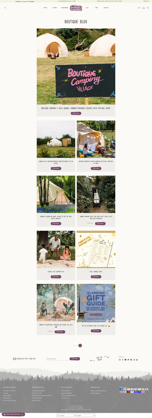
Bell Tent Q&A (65, 390)
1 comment (50, 331)
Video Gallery (6, 398)
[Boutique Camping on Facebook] (122, 359)
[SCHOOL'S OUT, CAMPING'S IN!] (56, 250)
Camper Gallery (7, 395)
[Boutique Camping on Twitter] (128, 359)
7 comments (90, 223)
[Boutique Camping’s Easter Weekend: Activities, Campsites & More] (96, 140)
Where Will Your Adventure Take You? (42, 395)
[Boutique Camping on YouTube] (125, 359)
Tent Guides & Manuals (38, 390)
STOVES (55, 7)
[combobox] (66, 415)
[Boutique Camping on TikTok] (134, 359)
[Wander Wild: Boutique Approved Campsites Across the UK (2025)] (56, 140)
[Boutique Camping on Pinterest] (131, 359)
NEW (96, 7)
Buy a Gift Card (36, 400)
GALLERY (106, 7)
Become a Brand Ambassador (99, 390)
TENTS (45, 7)
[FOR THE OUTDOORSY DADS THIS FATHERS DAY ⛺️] (96, 303)
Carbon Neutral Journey (9, 400)
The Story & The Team (9, 390)
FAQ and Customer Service (68, 395)
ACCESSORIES (64, 7)
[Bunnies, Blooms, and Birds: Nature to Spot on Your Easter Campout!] (56, 195)
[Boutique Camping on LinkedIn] (137, 359)
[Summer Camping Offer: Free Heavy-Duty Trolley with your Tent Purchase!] (96, 195)
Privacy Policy (80, 407)
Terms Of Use (72, 407)
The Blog (5, 393)
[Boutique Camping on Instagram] (120, 359)
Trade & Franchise (96, 393)
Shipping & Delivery (66, 393)
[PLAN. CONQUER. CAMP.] (96, 250)
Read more (76, 113)
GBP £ (140, 8)
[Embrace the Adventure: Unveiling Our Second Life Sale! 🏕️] (56, 303)
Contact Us (64, 398)
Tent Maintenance (37, 398)
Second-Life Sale (37, 393)
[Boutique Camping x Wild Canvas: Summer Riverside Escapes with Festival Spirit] (76, 66)
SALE (87, 7)
